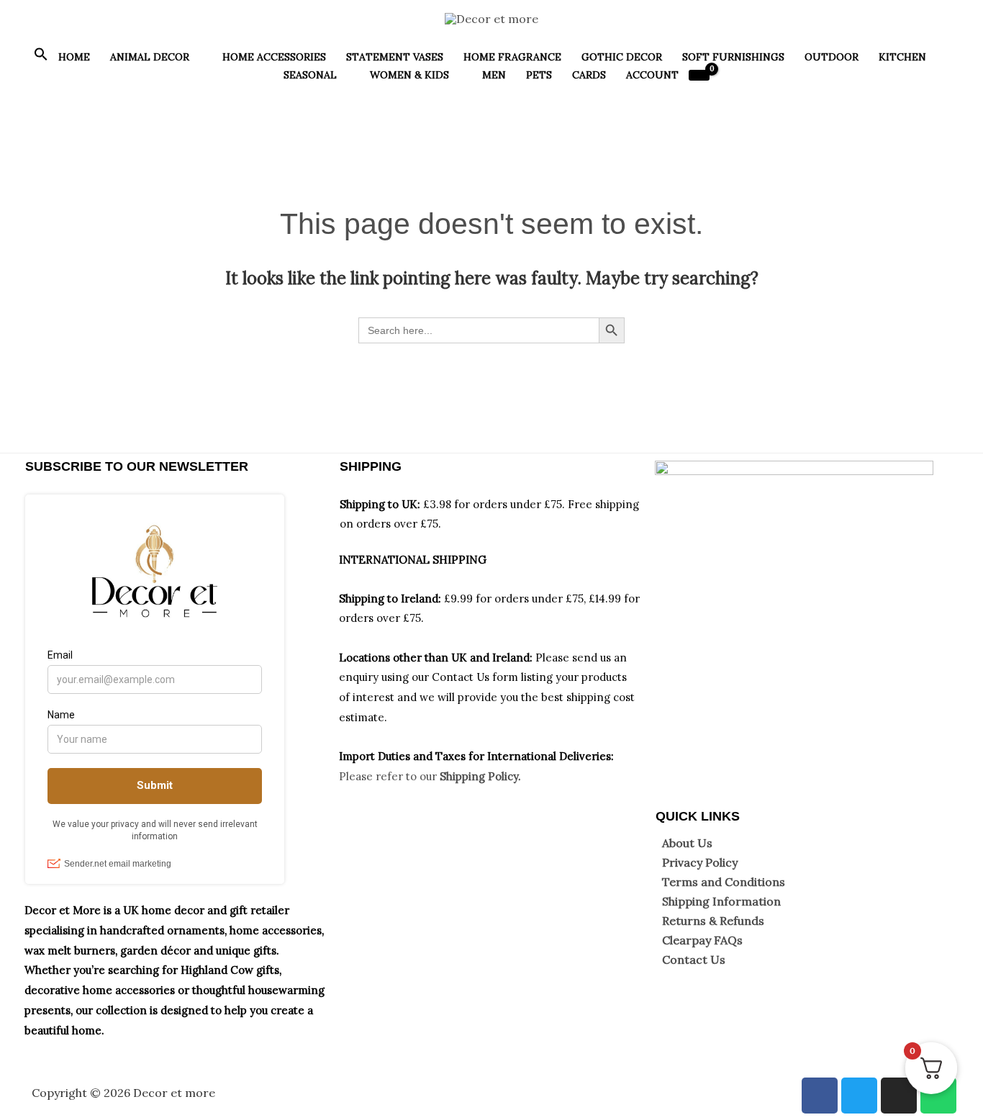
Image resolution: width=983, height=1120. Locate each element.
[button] (41, 57)
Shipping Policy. (480, 776)
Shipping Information (721, 901)
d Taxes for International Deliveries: (520, 756)
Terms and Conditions (723, 882)
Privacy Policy (700, 862)
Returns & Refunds (713, 920)
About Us (687, 843)
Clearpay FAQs (702, 940)
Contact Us (693, 959)
